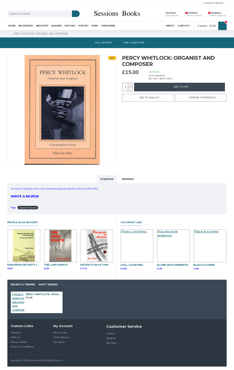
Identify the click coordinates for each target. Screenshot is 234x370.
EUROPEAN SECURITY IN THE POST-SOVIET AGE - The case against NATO (23, 264)
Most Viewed (48, 284)
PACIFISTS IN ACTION (94, 264)
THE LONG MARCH (56, 264)
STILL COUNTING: (131, 264)
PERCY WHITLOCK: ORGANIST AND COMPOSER (43, 294)
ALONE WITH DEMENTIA (172, 264)
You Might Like (131, 222)
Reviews (128, 179)
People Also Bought (22, 222)
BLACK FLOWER (204, 264)
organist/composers (28, 207)
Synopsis (107, 179)
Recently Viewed (23, 284)
